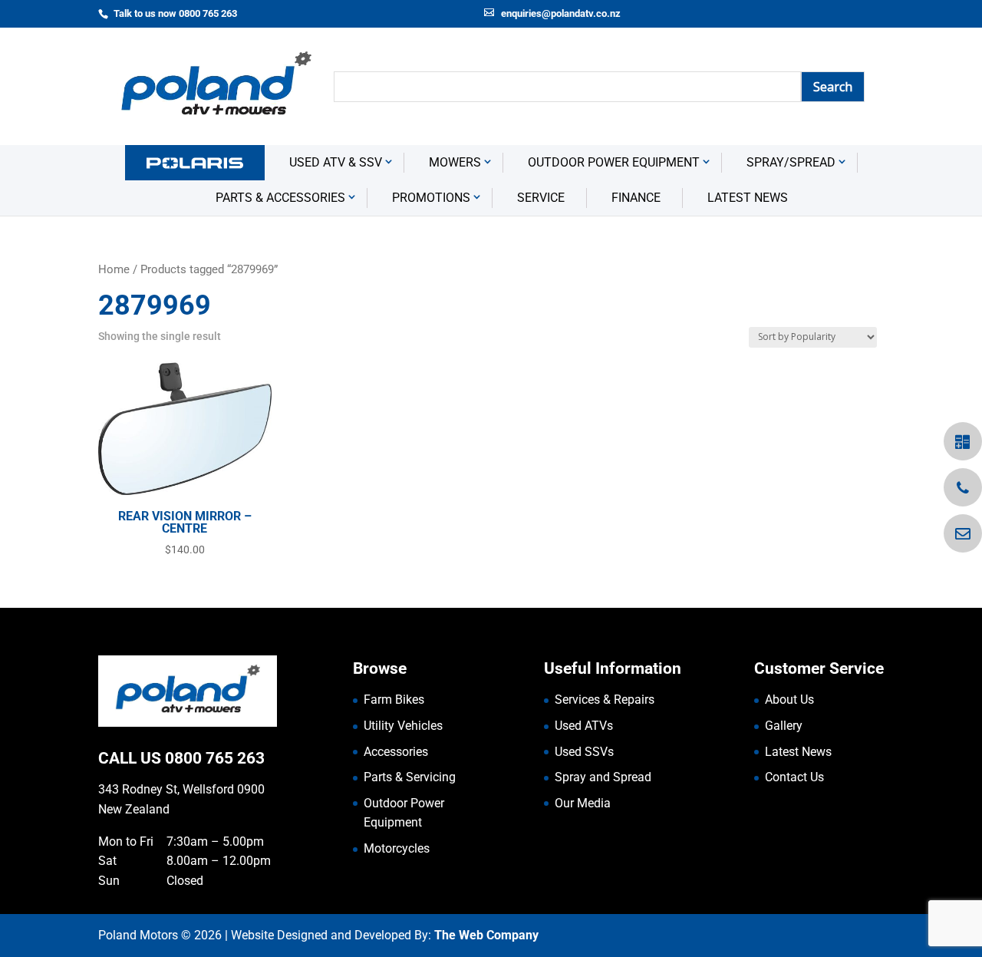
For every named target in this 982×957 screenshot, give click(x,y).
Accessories (396, 751)
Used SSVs (584, 751)
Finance (636, 197)
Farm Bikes (394, 699)
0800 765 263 (215, 758)
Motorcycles (397, 848)
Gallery (783, 725)
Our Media (583, 803)
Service (541, 197)
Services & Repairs (604, 699)
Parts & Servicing (410, 777)
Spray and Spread (603, 777)
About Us (789, 699)
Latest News (747, 197)
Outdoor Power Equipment (614, 162)
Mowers (455, 162)
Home (114, 269)
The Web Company (486, 935)
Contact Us (794, 777)
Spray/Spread (790, 162)
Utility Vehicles (403, 725)
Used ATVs (584, 725)
